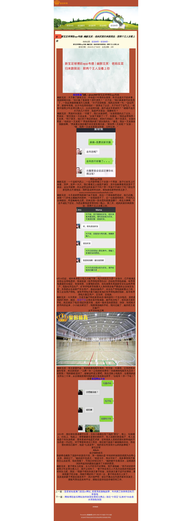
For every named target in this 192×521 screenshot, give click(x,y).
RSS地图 (102, 515)
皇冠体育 (95, 42)
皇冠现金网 (97, 517)
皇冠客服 (103, 517)
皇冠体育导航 (85, 517)
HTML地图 (108, 515)
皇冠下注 (81, 300)
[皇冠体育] (61, 5)
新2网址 (108, 517)
